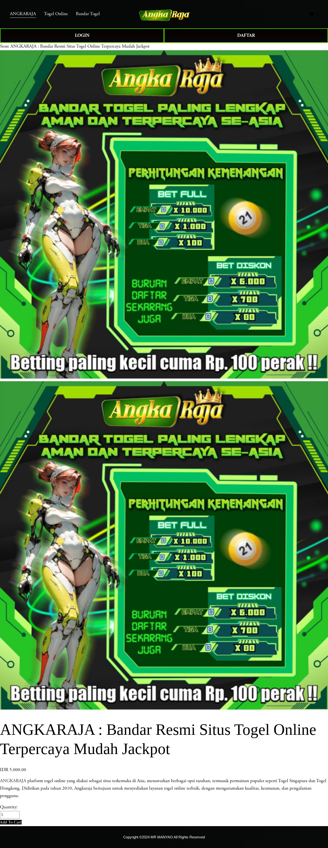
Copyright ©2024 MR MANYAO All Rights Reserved (164, 837)
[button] (11, 822)
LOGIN (82, 35)
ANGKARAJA (13, 781)
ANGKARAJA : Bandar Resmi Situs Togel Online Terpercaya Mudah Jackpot (80, 46)
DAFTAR (246, 35)
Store (4, 46)
